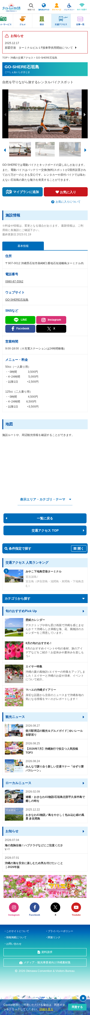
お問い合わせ (13, 943)
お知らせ (12, 831)
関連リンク (54, 937)
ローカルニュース (18, 783)
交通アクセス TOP (45, 530)
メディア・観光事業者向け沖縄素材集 (47, 962)
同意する (77, 1007)
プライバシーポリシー (60, 931)
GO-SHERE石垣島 (46, 57)
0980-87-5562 (14, 281)
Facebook (22, 328)
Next (84, 114)
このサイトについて (17, 931)
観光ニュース (15, 717)
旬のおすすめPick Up (21, 611)
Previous (5, 114)
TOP (5, 57)
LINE (24, 319)
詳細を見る (46, 1009)
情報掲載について (16, 937)
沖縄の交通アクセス (21, 57)
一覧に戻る (45, 518)
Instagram (54, 319)
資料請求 (46, 952)
